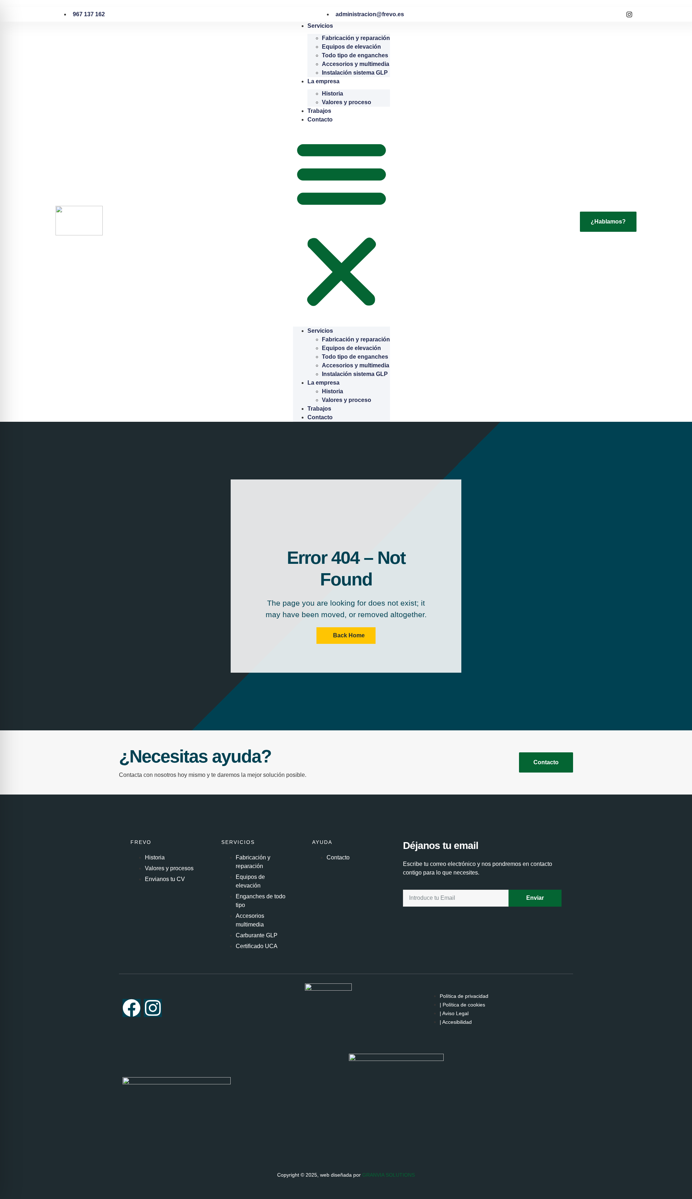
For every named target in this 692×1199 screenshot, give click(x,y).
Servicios (320, 26)
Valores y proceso (346, 102)
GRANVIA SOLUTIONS (388, 1175)
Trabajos (319, 111)
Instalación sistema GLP (355, 73)
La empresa (323, 81)
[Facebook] (613, 14)
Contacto (320, 119)
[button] (341, 223)
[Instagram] (629, 14)
